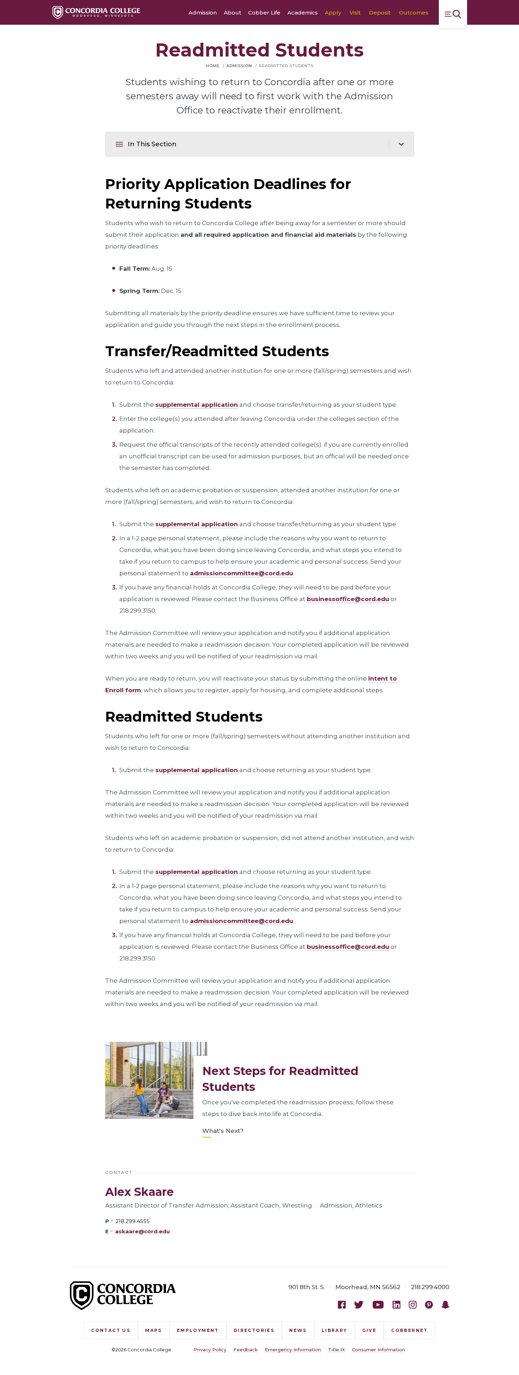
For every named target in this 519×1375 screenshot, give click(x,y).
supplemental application (196, 404)
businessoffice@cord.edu (348, 599)
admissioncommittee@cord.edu (241, 573)
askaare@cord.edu (142, 1231)
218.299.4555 (132, 1221)
